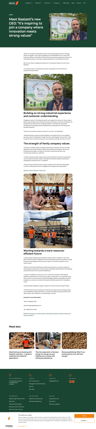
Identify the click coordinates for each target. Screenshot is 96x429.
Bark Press (12, 401)
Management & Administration (37, 383)
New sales (32, 389)
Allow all (84, 415)
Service (31, 386)
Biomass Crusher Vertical (16, 409)
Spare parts (52, 401)
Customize (83, 420)
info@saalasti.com (54, 381)
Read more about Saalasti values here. (35, 170)
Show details (21, 426)
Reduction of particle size (36, 398)
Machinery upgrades (54, 404)
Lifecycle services (54, 398)
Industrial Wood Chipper (15, 404)
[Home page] (16, 3)
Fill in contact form (34, 381)
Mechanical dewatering (35, 401)
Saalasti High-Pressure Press (17, 398)
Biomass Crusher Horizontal (16, 406)
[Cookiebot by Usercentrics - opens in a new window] (9, 426)
